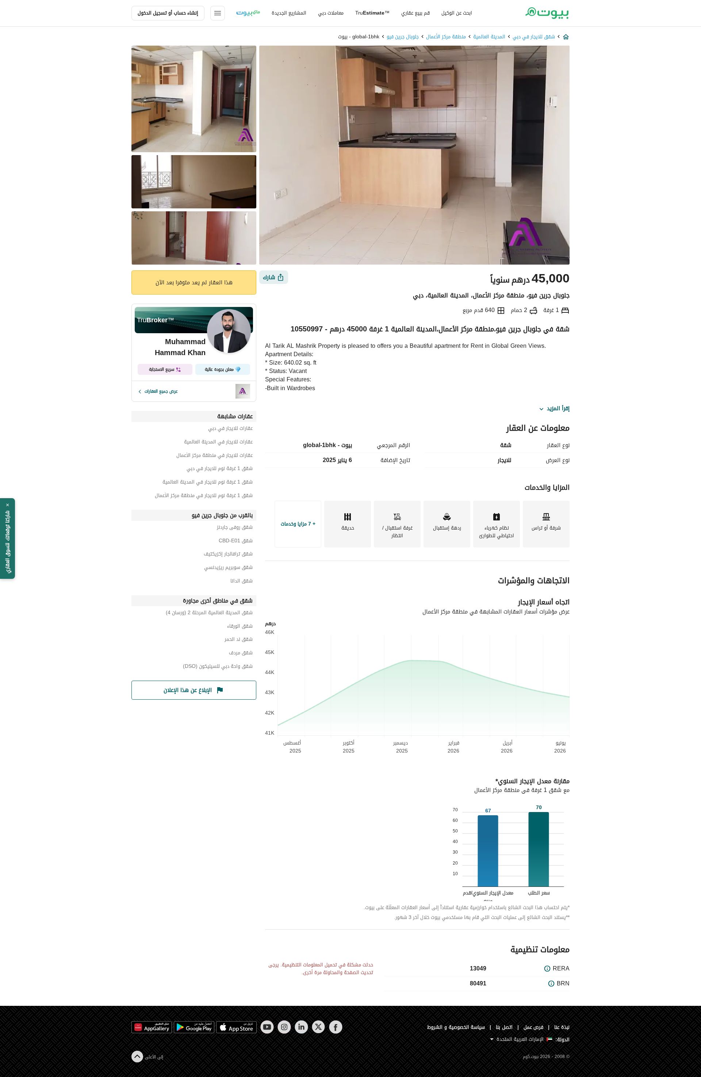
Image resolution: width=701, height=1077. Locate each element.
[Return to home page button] (547, 13)
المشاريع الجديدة (289, 13)
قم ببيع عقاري (415, 13)
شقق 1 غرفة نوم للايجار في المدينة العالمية (207, 483)
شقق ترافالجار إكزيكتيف (228, 555)
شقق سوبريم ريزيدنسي (228, 568)
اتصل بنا (504, 1027)
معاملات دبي (331, 13)
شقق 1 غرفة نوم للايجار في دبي (220, 469)
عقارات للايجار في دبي (230, 429)
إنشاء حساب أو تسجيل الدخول (168, 13)
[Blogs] (248, 13)
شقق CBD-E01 (236, 542)
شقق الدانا (241, 582)
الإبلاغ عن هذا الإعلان (188, 690)
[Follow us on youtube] (267, 1027)
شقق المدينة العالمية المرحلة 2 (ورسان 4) (209, 614)
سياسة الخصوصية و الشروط (456, 1027)
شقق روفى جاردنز (235, 528)
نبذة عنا (562, 1027)
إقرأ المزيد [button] (558, 408)
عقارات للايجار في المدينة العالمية (218, 443)
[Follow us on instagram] (284, 1027)
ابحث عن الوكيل (456, 13)
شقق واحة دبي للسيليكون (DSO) (218, 667)
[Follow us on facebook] (335, 1027)
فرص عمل (534, 1027)
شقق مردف (241, 654)
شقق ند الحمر (239, 640)
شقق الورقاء (240, 627)
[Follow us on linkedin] (301, 1027)
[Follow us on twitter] (318, 1027)
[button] (7, 538)
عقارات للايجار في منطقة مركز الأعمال (214, 456)
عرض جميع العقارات (161, 391)
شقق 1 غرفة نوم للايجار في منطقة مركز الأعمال (204, 496)
